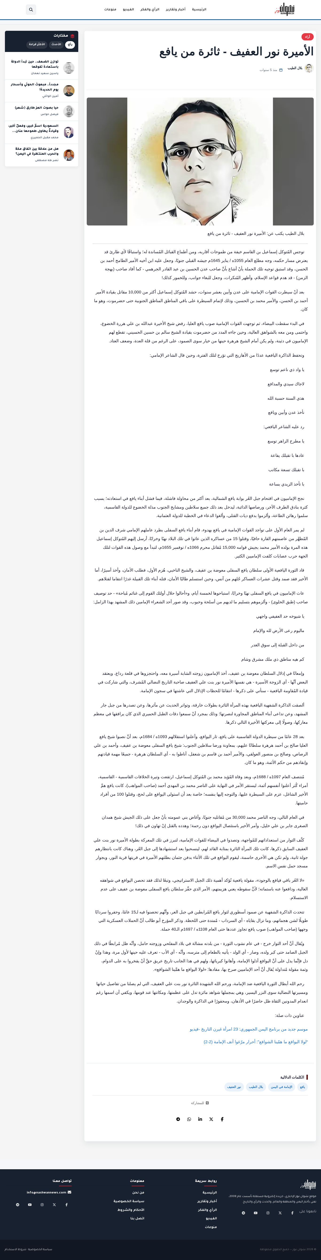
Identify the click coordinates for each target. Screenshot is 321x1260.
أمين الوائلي (50, 96)
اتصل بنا (137, 1219)
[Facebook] (222, 1118)
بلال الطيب (295, 68)
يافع (302, 1087)
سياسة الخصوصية (129, 1201)
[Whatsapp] (189, 1118)
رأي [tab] (70, 44)
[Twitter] (211, 1118)
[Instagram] (267, 1213)
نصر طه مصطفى (47, 160)
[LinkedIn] (200, 1118)
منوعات (110, 10)
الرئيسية (199, 10)
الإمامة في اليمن (281, 1087)
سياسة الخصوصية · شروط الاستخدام (28, 1249)
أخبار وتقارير (175, 10)
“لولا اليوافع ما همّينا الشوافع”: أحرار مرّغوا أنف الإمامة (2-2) (256, 1041)
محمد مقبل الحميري (45, 137)
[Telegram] (178, 1118)
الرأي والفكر (150, 10)
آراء (307, 37)
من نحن (138, 1193)
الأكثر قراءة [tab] (37, 44)
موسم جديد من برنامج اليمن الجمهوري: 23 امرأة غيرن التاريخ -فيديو (249, 1029)
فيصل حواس (50, 114)
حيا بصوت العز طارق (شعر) (37, 108)
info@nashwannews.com (46, 1193)
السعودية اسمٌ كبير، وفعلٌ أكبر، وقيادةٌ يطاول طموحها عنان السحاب (33, 131)
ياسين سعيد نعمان (45, 73)
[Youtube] (255, 1213)
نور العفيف (234, 1087)
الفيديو (128, 10)
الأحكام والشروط (130, 1210)
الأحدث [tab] (56, 44)
